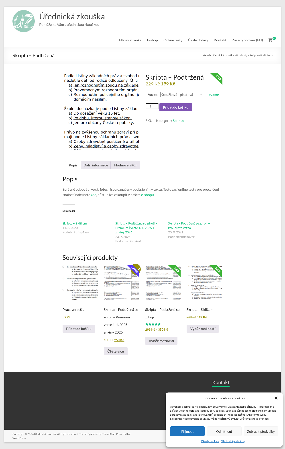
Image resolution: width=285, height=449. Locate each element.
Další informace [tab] (95, 165)
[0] (271, 40)
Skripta (178, 120)
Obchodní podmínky (233, 441)
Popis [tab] (73, 165)
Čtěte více (115, 351)
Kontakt (220, 40)
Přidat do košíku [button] (79, 328)
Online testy (172, 40)
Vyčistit (214, 95)
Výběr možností (161, 341)
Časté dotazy (198, 40)
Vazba (152, 94)
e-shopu (147, 194)
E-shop (152, 40)
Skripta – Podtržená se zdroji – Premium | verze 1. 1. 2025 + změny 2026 (136, 227)
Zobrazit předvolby (261, 431)
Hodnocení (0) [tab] (125, 165)
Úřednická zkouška (72, 16)
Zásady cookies (210, 441)
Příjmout (187, 431)
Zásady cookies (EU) (247, 40)
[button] (276, 398)
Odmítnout (224, 431)
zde (93, 194)
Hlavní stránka (130, 40)
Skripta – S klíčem (75, 223)
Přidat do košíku (175, 107)
